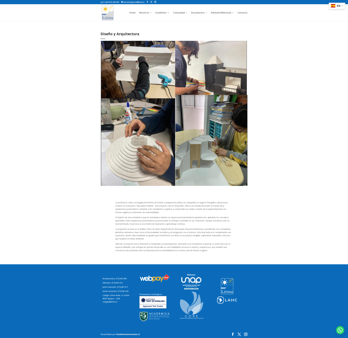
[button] (340, 330)
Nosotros (144, 13)
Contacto (242, 13)
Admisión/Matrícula (221, 13)
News (103, 38)
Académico (161, 13)
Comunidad (179, 13)
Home (132, 13)
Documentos (198, 13)
